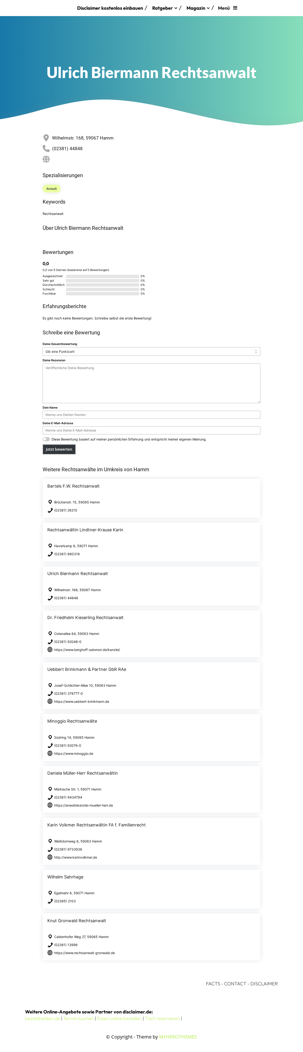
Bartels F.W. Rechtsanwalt (73, 486)
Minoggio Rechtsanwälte (72, 721)
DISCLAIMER (264, 984)
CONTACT (235, 984)
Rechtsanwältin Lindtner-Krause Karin (85, 529)
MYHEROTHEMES (178, 1037)
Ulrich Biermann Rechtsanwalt (77, 573)
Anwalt (51, 189)
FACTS (213, 984)
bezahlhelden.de (42, 1018)
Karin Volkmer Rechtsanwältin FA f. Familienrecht (96, 824)
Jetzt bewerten (59, 449)
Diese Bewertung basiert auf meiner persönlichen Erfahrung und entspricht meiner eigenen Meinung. (129, 439)
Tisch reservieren (162, 1018)
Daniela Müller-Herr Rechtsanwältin (82, 773)
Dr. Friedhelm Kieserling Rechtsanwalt (85, 617)
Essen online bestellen (119, 1018)
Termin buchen (78, 1018)
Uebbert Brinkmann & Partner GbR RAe (86, 669)
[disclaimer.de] (48, 8)
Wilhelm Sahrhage (65, 876)
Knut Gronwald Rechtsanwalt (76, 920)
